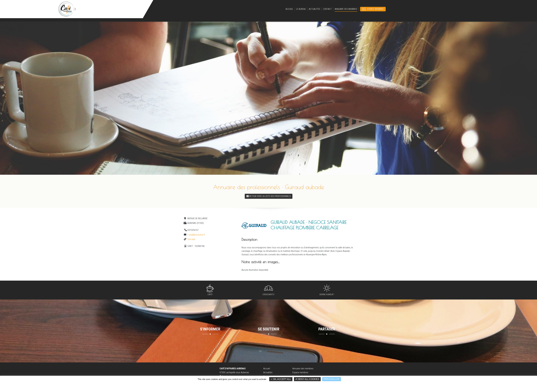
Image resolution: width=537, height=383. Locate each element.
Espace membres (375, 9)
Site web (191, 239)
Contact (327, 9)
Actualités (314, 9)
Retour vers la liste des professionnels (270, 196)
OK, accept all (281, 379)
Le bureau (301, 9)
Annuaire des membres (346, 9)
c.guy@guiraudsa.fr (196, 234)
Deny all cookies (308, 379)
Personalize (332, 379)
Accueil (289, 9)
